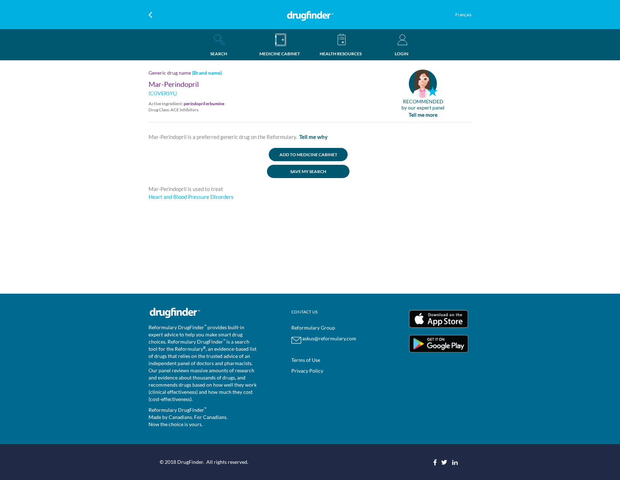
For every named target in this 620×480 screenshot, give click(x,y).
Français (463, 14)
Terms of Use (305, 360)
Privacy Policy (307, 371)
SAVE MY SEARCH (308, 171)
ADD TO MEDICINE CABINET (308, 154)
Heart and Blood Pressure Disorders (191, 197)
